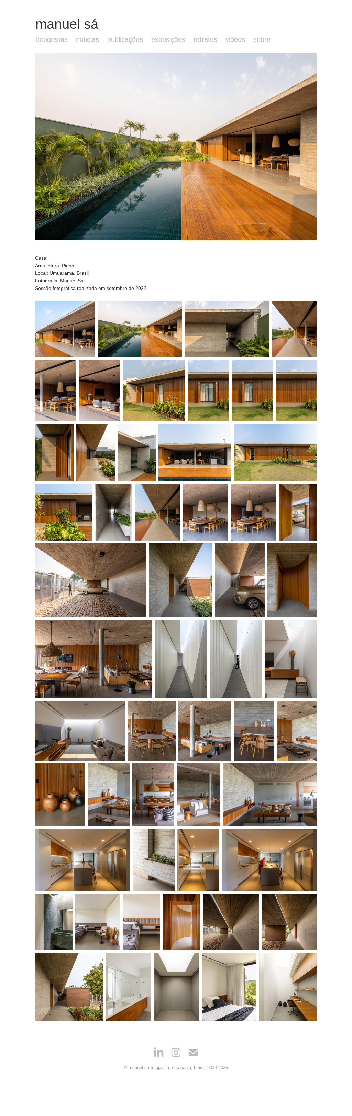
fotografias (51, 39)
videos (235, 39)
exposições (168, 39)
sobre (262, 39)
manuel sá (66, 24)
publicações (125, 39)
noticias (87, 39)
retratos (205, 39)
